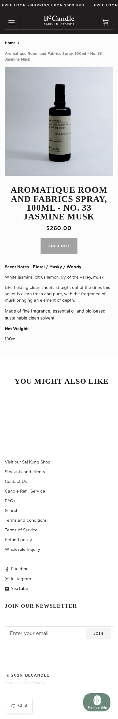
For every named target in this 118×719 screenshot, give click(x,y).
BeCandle (37, 675)
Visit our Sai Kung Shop (28, 462)
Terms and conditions (26, 520)
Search (11, 511)
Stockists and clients (25, 472)
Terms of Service (21, 530)
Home (10, 43)
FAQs (10, 501)
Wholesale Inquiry (22, 549)
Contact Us (16, 482)
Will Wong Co (34, 682)
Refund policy (18, 540)
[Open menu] (12, 22)
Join (98, 633)
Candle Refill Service (25, 491)
